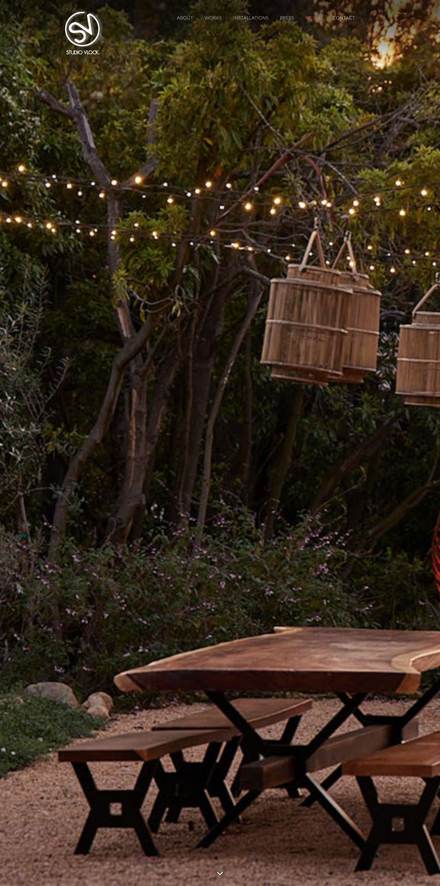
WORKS (213, 17)
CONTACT (344, 17)
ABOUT (185, 17)
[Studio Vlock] (82, 32)
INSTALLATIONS (251, 17)
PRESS (287, 17)
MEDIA (313, 17)
